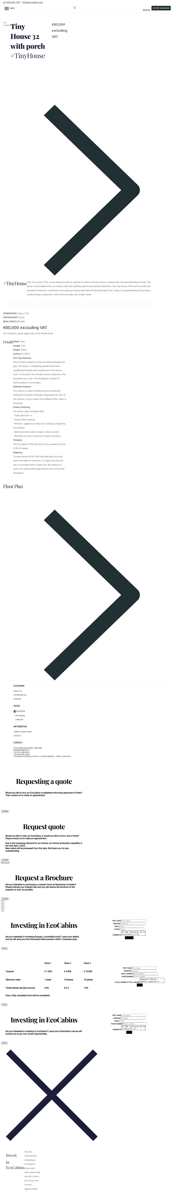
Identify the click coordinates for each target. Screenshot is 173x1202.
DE (146, 10)
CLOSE (5, 811)
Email (116, 926)
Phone (116, 929)
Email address (127, 974)
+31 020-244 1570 (11, 2)
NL (149, 10)
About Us (18, 691)
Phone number (127, 977)
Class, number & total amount (127, 982)
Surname (116, 924)
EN (144, 10)
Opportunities (20, 695)
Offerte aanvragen (161, 8)
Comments (117, 935)
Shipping (129, 937)
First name (116, 921)
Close (4, 948)
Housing (17, 699)
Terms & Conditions (23, 732)
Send (140, 985)
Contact (17, 736)
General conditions (63, 756)
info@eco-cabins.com (32, 2)
